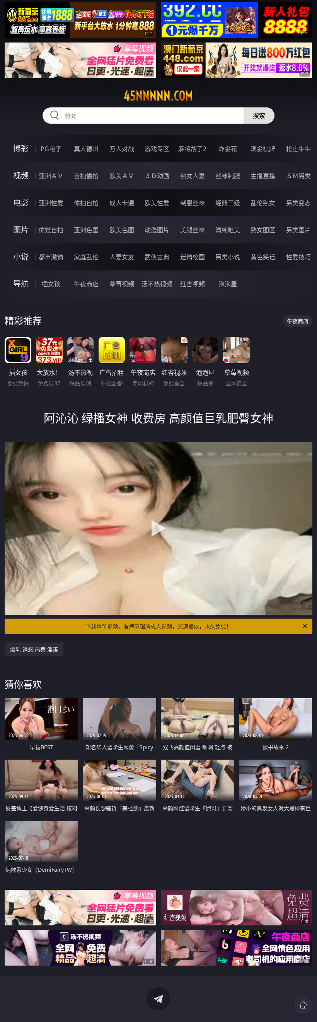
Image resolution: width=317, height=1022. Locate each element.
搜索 (259, 115)
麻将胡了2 (192, 149)
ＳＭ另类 (298, 176)
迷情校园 (192, 257)
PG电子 (51, 149)
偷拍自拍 (86, 203)
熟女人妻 (192, 176)
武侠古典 (157, 257)
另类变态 (298, 203)
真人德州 (86, 149)
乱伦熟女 (263, 203)
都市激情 (51, 257)
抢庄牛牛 (298, 149)
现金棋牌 (263, 149)
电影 (21, 202)
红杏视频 (192, 284)
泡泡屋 (227, 284)
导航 (21, 284)
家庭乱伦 (86, 257)
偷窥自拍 (51, 230)
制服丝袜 (192, 203)
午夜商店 (86, 284)
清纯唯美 (227, 230)
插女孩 (51, 284)
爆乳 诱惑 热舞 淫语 (34, 649)
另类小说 (227, 257)
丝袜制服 (227, 176)
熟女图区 (263, 230)
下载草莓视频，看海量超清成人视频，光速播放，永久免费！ (158, 626)
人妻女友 (121, 257)
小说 (21, 257)
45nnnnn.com (158, 96)
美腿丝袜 (192, 230)
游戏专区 (157, 149)
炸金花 (227, 149)
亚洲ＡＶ (51, 176)
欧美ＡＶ (121, 176)
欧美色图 (121, 230)
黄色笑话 (263, 257)
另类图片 (298, 230)
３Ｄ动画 (157, 176)
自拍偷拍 (86, 176)
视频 (21, 175)
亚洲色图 (86, 230)
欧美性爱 (157, 203)
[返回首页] (303, 1005)
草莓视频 (121, 284)
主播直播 (263, 176)
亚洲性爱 (51, 203)
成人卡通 (121, 203)
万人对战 (121, 149)
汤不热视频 (156, 284)
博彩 (21, 148)
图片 (21, 229)
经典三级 (227, 203)
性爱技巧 (298, 257)
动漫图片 (157, 230)
